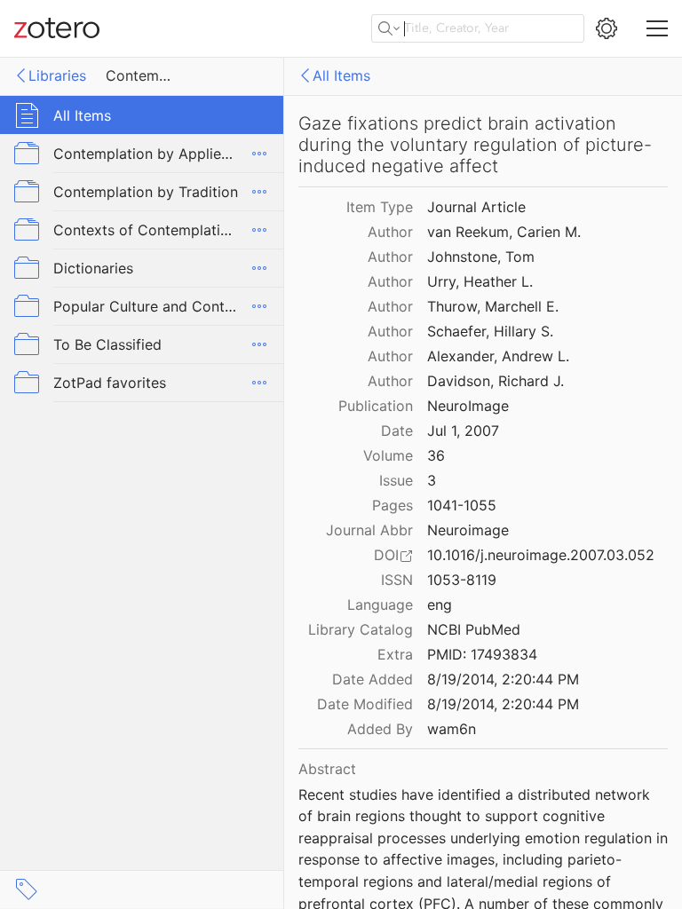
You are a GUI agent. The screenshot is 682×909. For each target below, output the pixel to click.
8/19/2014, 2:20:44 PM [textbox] (503, 679)
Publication (375, 406)
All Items (341, 75)
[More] (259, 153)
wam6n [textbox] (451, 729)
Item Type (379, 207)
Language (380, 604)
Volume (388, 455)
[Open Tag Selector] (26, 889)
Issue (396, 480)
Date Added (372, 679)
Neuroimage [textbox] (468, 530)
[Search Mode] (389, 28)
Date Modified (365, 704)
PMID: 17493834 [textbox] (482, 654)
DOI (386, 555)
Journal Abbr (369, 530)
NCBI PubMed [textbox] (473, 629)
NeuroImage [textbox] (468, 406)
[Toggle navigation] (657, 28)
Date (397, 430)
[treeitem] (142, 115)
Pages (392, 505)
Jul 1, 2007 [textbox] (463, 430)
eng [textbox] (439, 604)
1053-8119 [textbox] (461, 580)
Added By (380, 729)
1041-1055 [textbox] (461, 505)
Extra (395, 654)
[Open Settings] (606, 28)
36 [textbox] (436, 455)
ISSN (397, 580)
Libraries (57, 75)
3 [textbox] (431, 480)
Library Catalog (360, 629)
